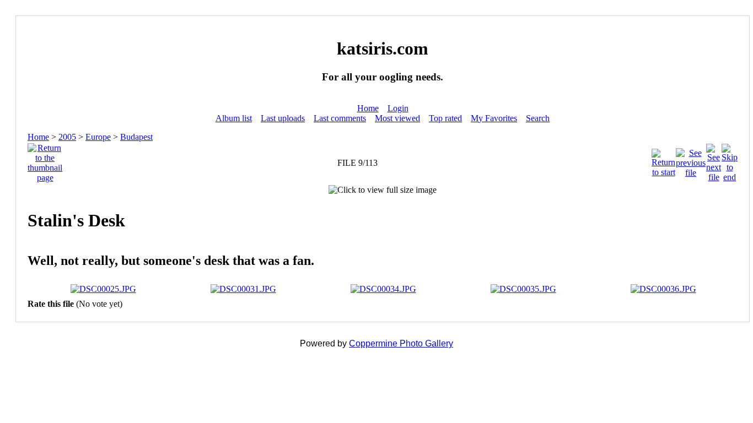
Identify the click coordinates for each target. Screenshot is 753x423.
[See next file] (713, 160)
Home (368, 108)
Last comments (340, 118)
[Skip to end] (730, 160)
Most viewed (397, 118)
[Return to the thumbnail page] (45, 160)
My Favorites (494, 118)
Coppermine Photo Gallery (401, 343)
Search (538, 118)
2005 (67, 137)
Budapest (136, 137)
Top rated (445, 118)
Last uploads (283, 118)
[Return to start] (663, 160)
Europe (98, 137)
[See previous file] (691, 160)
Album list (234, 118)
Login (398, 108)
